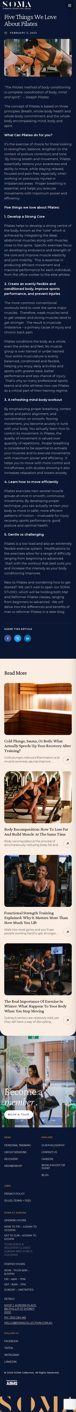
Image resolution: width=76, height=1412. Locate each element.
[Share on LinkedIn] (27, 638)
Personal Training (17, 1145)
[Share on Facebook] (7, 638)
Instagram (11, 1355)
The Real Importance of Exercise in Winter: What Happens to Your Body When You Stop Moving (35, 1006)
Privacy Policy (14, 1193)
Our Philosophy (53, 1145)
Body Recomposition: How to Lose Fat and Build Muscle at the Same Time (36, 831)
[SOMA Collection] (17, 5)
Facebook (11, 1341)
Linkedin (10, 1361)
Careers (47, 1159)
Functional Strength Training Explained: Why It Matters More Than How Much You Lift (36, 917)
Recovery (11, 1159)
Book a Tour (18, 1114)
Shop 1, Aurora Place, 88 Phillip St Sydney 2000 (20, 1309)
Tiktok (8, 1348)
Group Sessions (15, 1152)
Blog (45, 1175)
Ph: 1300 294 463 (15, 1317)
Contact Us (49, 1152)
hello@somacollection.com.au (21, 1322)
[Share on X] (17, 638)
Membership (13, 1166)
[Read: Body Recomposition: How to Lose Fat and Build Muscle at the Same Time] (38, 797)
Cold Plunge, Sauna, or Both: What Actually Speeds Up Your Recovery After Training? (37, 745)
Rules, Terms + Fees (17, 1200)
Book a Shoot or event (53, 1167)
